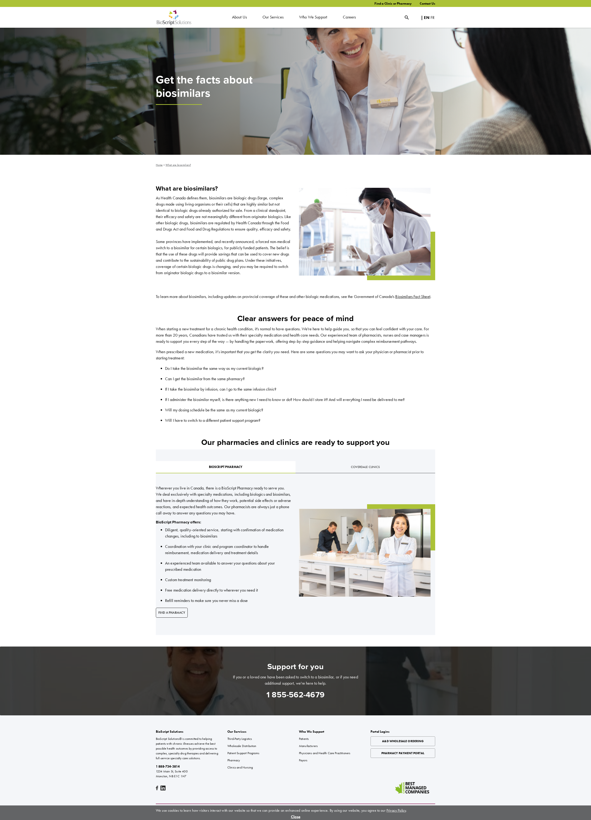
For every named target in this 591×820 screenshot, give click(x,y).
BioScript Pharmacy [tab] (226, 467)
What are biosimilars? (178, 165)
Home (159, 165)
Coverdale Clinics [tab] (365, 467)
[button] (239, 17)
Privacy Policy (396, 810)
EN (426, 17)
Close (295, 816)
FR (432, 17)
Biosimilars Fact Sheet (412, 296)
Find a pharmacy (171, 612)
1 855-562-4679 (295, 695)
